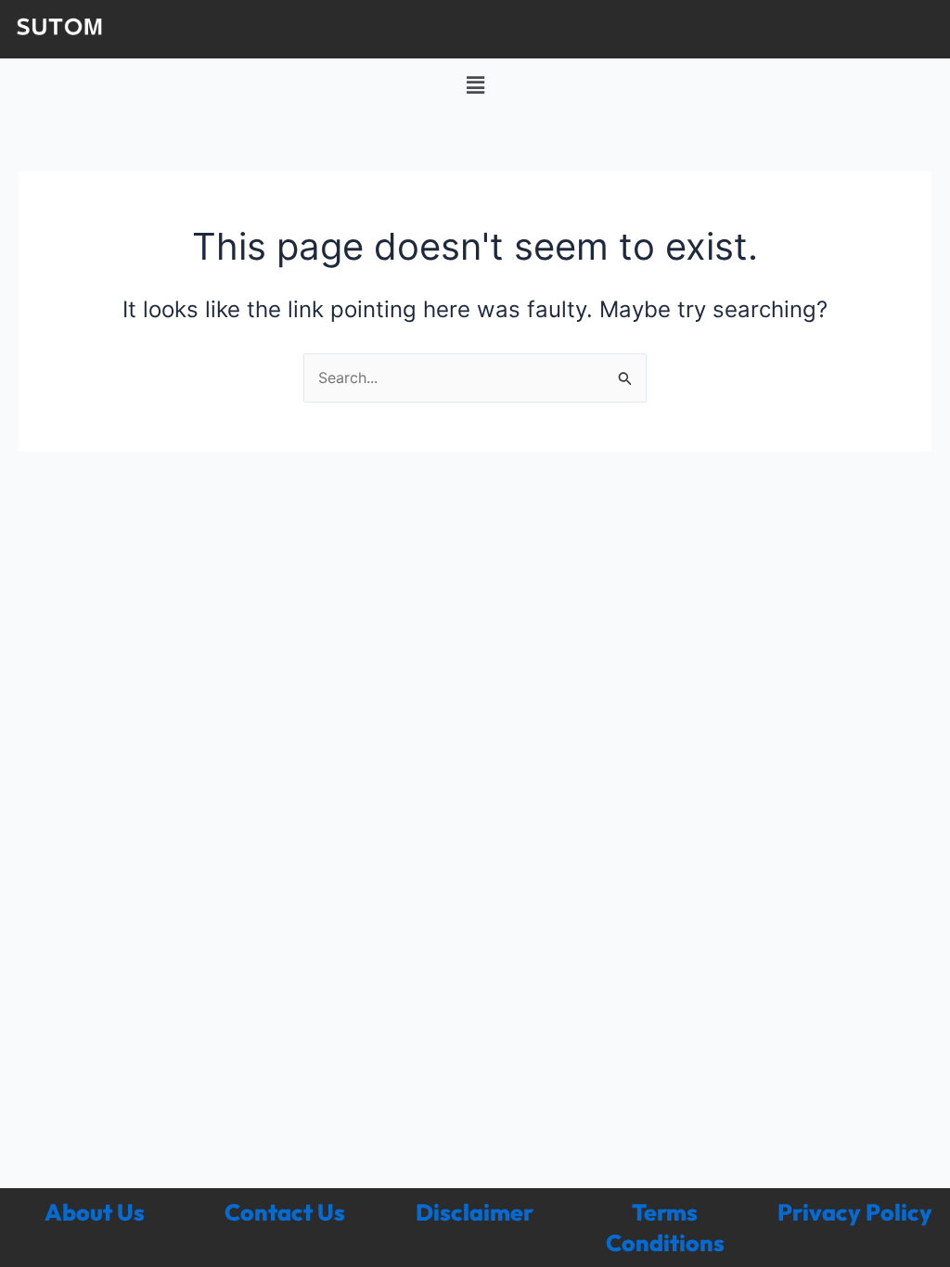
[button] (475, 85)
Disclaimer (474, 1212)
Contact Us (285, 1212)
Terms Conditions (665, 1227)
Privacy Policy (854, 1212)
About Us (95, 1212)
